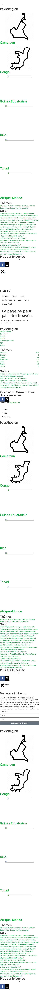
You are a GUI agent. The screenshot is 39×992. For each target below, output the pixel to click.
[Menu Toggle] (19, 981)
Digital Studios (14, 403)
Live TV (5, 291)
